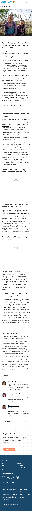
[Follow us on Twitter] (8, 477)
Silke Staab (6, 53)
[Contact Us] (17, 477)
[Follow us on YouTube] (12, 482)
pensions (4, 350)
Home (3, 463)
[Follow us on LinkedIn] (12, 477)
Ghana (13, 221)
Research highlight (7, 40)
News (3, 469)
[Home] (8, 2)
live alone (9, 324)
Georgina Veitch (14, 53)
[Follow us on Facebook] (3, 477)
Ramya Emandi (24, 53)
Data (3, 465)
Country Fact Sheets (22, 467)
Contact (19, 469)
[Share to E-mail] (12, 57)
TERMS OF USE (15, 504)
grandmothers (5, 132)
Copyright (4, 505)
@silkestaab (23, 382)
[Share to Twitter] (6, 57)
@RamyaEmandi (14, 407)
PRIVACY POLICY (6, 504)
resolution (11, 78)
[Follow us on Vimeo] (8, 482)
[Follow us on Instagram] (17, 482)
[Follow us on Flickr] (3, 482)
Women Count (20, 465)
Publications (5, 467)
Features (19, 463)
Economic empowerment (20, 40)
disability (14, 97)
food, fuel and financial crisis (21, 281)
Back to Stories (6, 6)
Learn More (9, 449)
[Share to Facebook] (3, 57)
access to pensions (7, 216)
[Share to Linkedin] (9, 57)
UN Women (11, 505)
